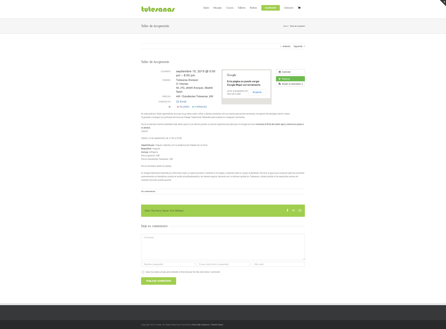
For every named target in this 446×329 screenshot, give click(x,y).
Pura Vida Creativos (200, 324)
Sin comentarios (148, 191)
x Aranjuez (200, 106)
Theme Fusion (217, 324)
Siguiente (298, 46)
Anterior (286, 46)
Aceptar (257, 92)
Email (182, 101)
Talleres (184, 106)
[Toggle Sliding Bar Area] (443, 3)
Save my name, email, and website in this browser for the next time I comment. (183, 271)
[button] (290, 83)
